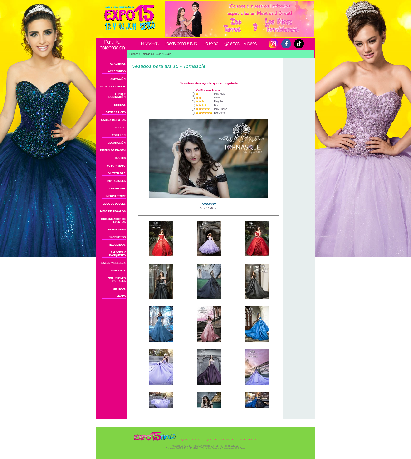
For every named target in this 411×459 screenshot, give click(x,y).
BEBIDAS (120, 104)
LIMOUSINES (117, 188)
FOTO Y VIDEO (116, 165)
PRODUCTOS (117, 237)
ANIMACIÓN (118, 78)
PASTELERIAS (117, 229)
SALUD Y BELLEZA (113, 262)
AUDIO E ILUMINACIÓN (117, 95)
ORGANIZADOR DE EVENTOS (113, 220)
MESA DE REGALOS (113, 211)
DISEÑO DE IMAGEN (113, 150)
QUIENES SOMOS (192, 439)
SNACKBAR (118, 270)
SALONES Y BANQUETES (117, 254)
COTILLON (119, 135)
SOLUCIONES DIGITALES (117, 279)
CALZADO (119, 127)
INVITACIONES (116, 180)
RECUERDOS (117, 244)
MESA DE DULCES (114, 203)
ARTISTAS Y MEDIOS (112, 86)
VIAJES (121, 296)
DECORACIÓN (117, 142)
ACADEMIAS (118, 63)
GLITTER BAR (117, 173)
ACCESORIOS (117, 71)
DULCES (120, 158)
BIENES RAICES (116, 112)
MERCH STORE (116, 196)
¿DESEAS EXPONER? (220, 439)
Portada (133, 53)
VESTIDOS (119, 288)
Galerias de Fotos (151, 53)
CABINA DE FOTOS (113, 119)
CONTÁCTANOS (246, 439)
